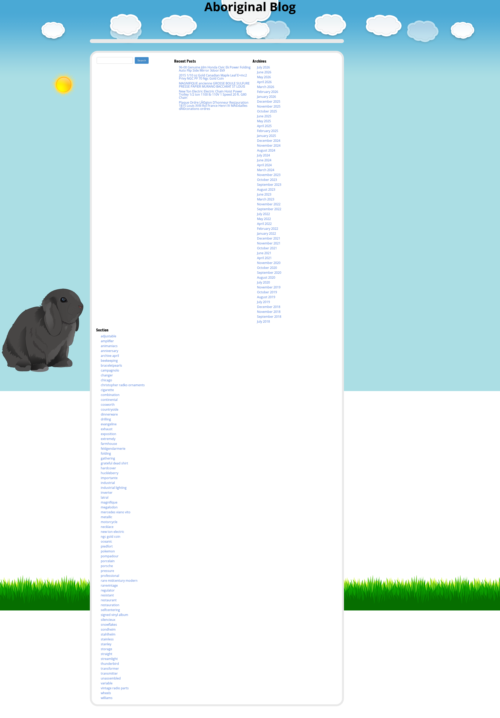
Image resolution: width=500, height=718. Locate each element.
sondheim (108, 629)
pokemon (108, 551)
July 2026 (263, 67)
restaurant (109, 600)
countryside (109, 409)
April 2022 (264, 224)
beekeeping (109, 360)
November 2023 (268, 175)
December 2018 (268, 307)
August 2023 (266, 189)
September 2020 (269, 272)
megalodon (109, 507)
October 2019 (267, 292)
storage (106, 649)
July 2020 (263, 282)
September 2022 (269, 209)
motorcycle (109, 522)
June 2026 (264, 72)
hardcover (108, 468)
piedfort (107, 546)
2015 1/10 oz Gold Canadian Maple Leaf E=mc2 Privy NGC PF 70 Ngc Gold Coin (213, 77)
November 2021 (268, 243)
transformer (110, 668)
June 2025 (264, 116)
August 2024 (266, 150)
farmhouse (109, 444)
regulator (108, 590)
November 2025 (268, 106)
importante (109, 478)
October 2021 (267, 248)
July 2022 (263, 214)
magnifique (109, 502)
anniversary (109, 351)
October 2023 (267, 180)
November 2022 (268, 204)
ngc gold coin (110, 536)
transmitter (109, 673)
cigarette (107, 390)
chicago (106, 380)
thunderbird (110, 663)
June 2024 (264, 160)
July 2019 (263, 302)
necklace (107, 527)
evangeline (109, 424)
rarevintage (109, 585)
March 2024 (265, 170)
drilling (106, 419)
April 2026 (264, 82)
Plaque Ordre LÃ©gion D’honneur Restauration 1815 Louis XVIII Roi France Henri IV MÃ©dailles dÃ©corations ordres (213, 105)
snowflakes (109, 624)
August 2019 (266, 297)
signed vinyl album (114, 615)
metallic (106, 517)
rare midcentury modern (119, 580)
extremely (108, 439)
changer (107, 375)
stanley (106, 644)
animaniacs (109, 346)
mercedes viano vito (115, 512)
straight (106, 654)
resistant (107, 595)
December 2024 (268, 140)
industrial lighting (114, 488)
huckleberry (109, 473)
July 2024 (263, 155)
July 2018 (263, 321)
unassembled (111, 678)
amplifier (107, 341)
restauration (110, 605)
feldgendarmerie (113, 448)
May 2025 (264, 121)
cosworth (108, 404)
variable (106, 683)
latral (104, 497)
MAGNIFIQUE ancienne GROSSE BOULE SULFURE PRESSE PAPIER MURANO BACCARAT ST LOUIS (214, 85)
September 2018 (269, 316)
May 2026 (264, 77)
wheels (106, 693)
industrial (108, 483)
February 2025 (267, 131)
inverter (106, 492)
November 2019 (268, 287)
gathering (108, 458)
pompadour (110, 556)
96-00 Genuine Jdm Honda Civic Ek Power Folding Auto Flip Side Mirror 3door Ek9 (215, 69)
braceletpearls (111, 365)
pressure (107, 571)
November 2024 (268, 145)
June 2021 (264, 253)
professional (110, 576)
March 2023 (265, 199)
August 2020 (266, 277)
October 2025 (267, 111)
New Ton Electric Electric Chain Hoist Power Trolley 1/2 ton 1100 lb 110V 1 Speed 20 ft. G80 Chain (212, 94)
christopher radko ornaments (123, 385)
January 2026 (266, 96)
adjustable (108, 336)
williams (106, 698)
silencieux (108, 619)
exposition (108, 434)
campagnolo (110, 370)
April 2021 (264, 258)
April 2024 (264, 165)
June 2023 (264, 194)
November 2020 (268, 263)
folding (106, 453)
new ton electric (112, 532)
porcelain (108, 561)
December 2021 (268, 238)
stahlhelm (108, 634)
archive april (110, 356)
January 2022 (266, 233)
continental (109, 400)
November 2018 (268, 312)
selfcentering (110, 610)
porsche (107, 566)
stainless (107, 639)
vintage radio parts (115, 688)
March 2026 (265, 87)
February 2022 (267, 228)
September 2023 (269, 184)
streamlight (109, 659)
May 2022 (264, 219)
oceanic (106, 541)
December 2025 (268, 101)
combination (110, 395)
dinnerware (109, 414)
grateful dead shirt (114, 463)
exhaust (106, 429)
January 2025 (266, 136)
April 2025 (264, 126)
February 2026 (267, 92)
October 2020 (267, 268)
